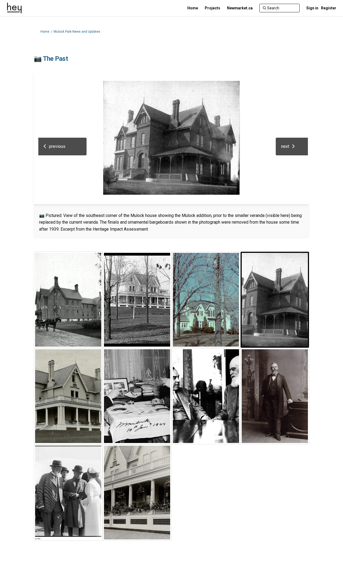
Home (44, 31)
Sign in (312, 8)
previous (57, 146)
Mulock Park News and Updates (77, 31)
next (285, 146)
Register (328, 8)
